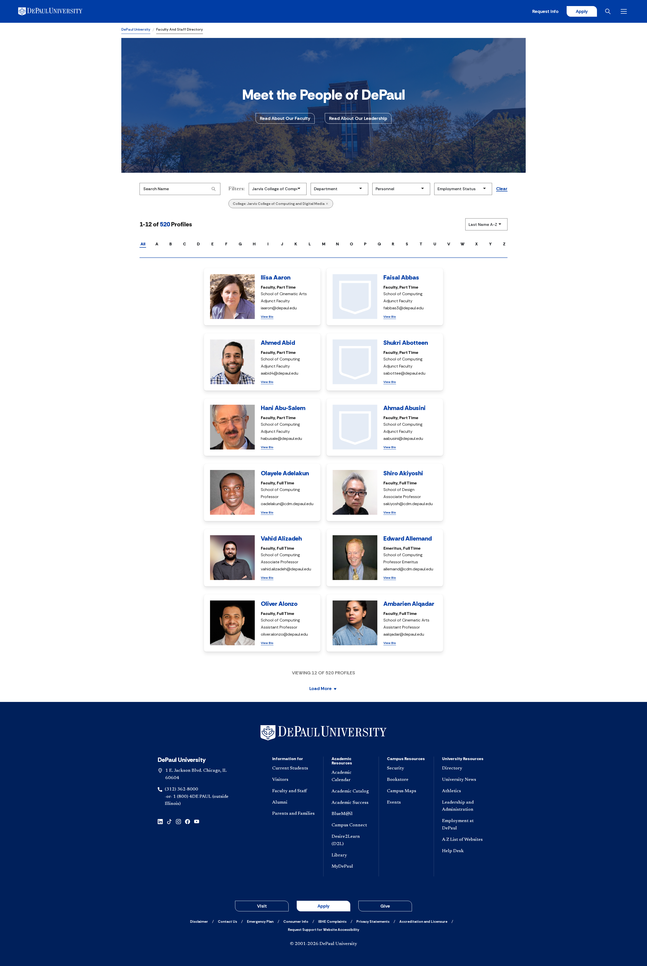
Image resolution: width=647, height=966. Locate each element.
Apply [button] (323, 906)
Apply (582, 11)
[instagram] (178, 821)
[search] (213, 189)
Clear (501, 188)
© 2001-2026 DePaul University (323, 944)
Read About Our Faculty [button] (285, 118)
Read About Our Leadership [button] (358, 118)
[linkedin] (160, 821)
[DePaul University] (57, 11)
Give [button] (385, 906)
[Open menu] (625, 11)
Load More (320, 689)
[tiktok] (169, 821)
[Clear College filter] (327, 203)
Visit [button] (262, 906)
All (143, 244)
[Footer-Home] (323, 733)
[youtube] (196, 821)
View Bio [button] (267, 317)
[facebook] (187, 821)
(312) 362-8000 (181, 789)
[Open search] (609, 11)
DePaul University (135, 29)
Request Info (545, 11)
